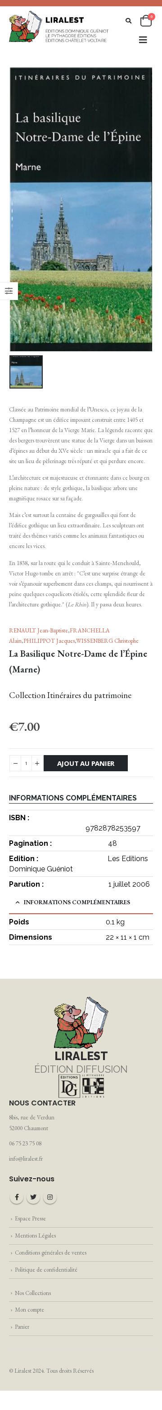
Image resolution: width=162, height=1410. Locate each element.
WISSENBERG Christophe (107, 641)
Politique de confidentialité (46, 1269)
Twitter (33, 1197)
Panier (22, 1326)
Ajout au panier (86, 763)
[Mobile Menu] (143, 40)
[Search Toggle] (128, 21)
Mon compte (29, 1309)
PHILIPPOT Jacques (49, 641)
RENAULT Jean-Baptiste (38, 630)
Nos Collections (33, 1293)
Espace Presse (30, 1218)
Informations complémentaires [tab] (77, 902)
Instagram (50, 1197)
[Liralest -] (59, 26)
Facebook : (16, 1197)
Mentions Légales (35, 1235)
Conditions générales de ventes (50, 1252)
